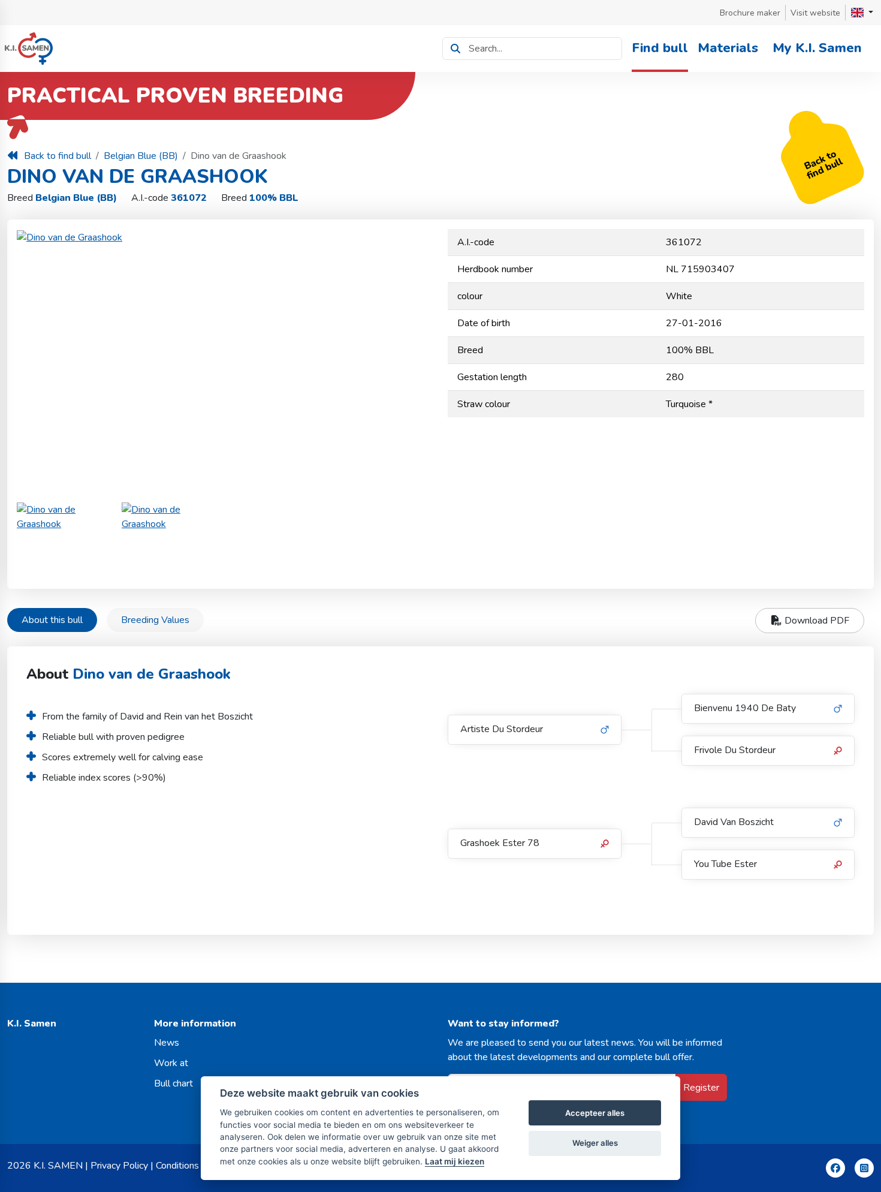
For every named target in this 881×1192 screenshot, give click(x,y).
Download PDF (815, 620)
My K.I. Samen (817, 48)
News (166, 1042)
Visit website (815, 13)
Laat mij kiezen (454, 1161)
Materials (728, 48)
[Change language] (862, 12)
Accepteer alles (594, 1113)
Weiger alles (595, 1143)
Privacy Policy (119, 1165)
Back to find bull (57, 155)
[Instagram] (864, 1168)
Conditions (177, 1165)
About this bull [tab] (52, 620)
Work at (171, 1063)
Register (701, 1087)
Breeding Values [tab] (155, 620)
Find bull (660, 48)
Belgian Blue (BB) (141, 155)
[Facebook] (835, 1168)
